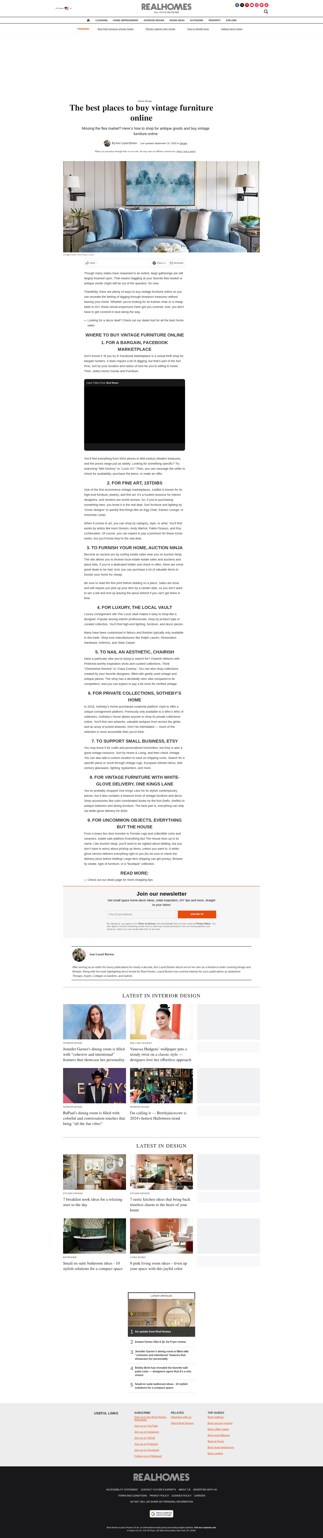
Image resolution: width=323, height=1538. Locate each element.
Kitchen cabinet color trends (160, 29)
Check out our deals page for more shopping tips (120, 879)
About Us (184, 1489)
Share (92, 263)
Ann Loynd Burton (126, 143)
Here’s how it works (186, 151)
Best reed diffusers (219, 1435)
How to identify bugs (198, 29)
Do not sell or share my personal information (161, 1501)
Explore (231, 20)
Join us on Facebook (146, 1450)
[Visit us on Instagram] (257, 5)
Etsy (167, 747)
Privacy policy (159, 1495)
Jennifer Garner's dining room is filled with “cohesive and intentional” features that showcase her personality (162, 1355)
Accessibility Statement (122, 1489)
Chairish (156, 658)
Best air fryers (216, 1441)
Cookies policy (181, 1495)
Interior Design (154, 20)
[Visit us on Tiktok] (266, 5)
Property (215, 20)
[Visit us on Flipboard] (262, 5)
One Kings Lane (129, 790)
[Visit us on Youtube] (252, 5)
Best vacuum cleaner (220, 1423)
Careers (199, 1495)
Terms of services (147, 923)
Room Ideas (177, 20)
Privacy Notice (203, 923)
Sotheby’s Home (107, 706)
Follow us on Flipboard (148, 1456)
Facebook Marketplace (135, 356)
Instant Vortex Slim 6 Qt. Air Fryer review (160, 1341)
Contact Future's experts (158, 1489)
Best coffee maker (218, 1429)
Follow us (161, 263)
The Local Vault (128, 614)
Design (183, 143)
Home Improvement (125, 20)
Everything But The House (142, 838)
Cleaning (101, 20)
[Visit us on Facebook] (237, 5)
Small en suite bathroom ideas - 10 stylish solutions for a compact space (161, 1386)
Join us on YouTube (146, 1425)
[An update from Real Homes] (161, 1318)
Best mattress (216, 1417)
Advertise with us (181, 1417)
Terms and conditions (132, 1495)
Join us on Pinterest (146, 1444)
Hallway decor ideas (231, 29)
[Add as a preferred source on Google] (161, 1513)
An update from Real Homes (153, 1331)
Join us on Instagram (146, 1432)
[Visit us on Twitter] (242, 5)
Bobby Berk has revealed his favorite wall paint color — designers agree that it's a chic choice (163, 1371)
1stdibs (156, 489)
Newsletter (179, 263)
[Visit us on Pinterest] (247, 5)
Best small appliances (221, 1447)
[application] (134, 414)
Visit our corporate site (205, 1527)
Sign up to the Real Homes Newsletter (150, 1418)
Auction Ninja (173, 554)
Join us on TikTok (144, 1438)
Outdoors (196, 20)
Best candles (215, 1453)
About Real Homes (182, 1423)
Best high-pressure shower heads (116, 29)
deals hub (148, 320)
